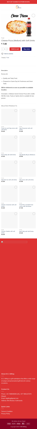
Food (2, 38)
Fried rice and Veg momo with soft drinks (9, 129)
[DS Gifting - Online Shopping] (18, 7)
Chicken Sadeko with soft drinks (8, 232)
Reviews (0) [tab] (4, 74)
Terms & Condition (7, 411)
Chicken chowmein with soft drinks (8, 205)
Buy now (27, 49)
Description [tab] (4, 70)
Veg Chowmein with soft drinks (25, 129)
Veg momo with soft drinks (26, 179)
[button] (2, 7)
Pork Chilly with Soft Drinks (8, 154)
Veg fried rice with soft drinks (9, 179)
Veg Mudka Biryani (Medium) (27, 154)
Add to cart (15, 49)
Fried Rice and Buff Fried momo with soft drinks (26, 205)
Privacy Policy (5, 413)
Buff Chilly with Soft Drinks (26, 231)
